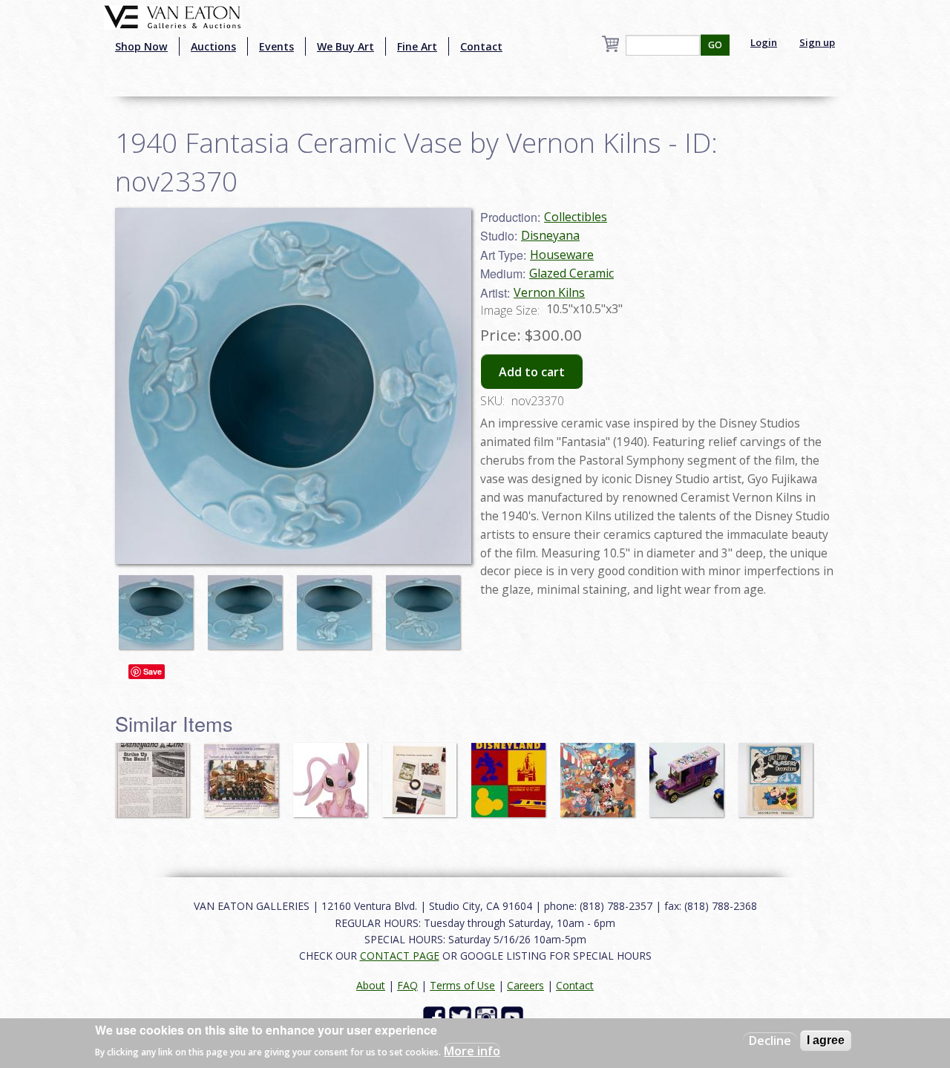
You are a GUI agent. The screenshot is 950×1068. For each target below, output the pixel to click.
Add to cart (532, 372)
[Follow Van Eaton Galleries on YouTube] (514, 1016)
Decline (770, 1040)
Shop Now (141, 46)
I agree (826, 1040)
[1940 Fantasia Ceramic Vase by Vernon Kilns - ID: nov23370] (159, 605)
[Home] (172, 15)
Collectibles (575, 217)
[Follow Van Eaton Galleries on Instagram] (488, 1016)
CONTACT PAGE (399, 956)
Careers (525, 985)
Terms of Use (462, 985)
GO (715, 45)
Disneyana (550, 235)
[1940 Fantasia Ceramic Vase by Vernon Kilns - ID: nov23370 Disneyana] (293, 384)
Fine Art (417, 46)
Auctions (213, 46)
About (370, 985)
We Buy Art (345, 46)
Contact (481, 46)
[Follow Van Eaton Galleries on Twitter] (462, 1016)
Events (276, 46)
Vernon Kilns (549, 292)
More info (472, 1050)
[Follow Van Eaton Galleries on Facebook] (436, 1016)
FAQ (407, 985)
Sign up (817, 42)
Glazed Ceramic (571, 273)
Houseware (562, 254)
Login (763, 42)
